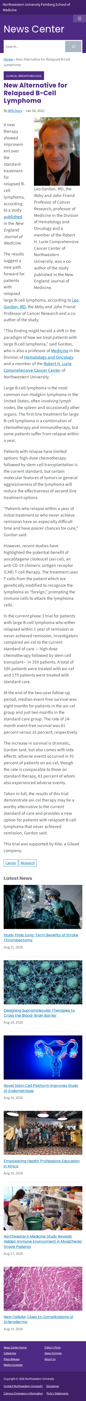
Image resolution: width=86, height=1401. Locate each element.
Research (28, 862)
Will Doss (15, 110)
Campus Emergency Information (23, 1393)
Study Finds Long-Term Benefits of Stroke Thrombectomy (41, 938)
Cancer (11, 862)
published (13, 217)
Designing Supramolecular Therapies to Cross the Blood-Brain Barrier (39, 1013)
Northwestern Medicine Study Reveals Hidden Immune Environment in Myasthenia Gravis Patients (43, 1241)
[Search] (73, 46)
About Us (49, 1359)
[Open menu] (79, 18)
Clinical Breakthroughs (24, 76)
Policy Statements (57, 1393)
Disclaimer (52, 1386)
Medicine (59, 351)
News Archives (53, 1353)
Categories (10, 1353)
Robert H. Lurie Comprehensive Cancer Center (38, 367)
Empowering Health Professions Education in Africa (42, 1164)
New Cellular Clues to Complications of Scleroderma (38, 1319)
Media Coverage (13, 1365)
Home (8, 59)
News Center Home (15, 1347)
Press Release (11, 1359)
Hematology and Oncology (49, 357)
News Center (34, 29)
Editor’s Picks (52, 1347)
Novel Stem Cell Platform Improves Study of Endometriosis (41, 1088)
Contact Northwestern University (23, 1386)
